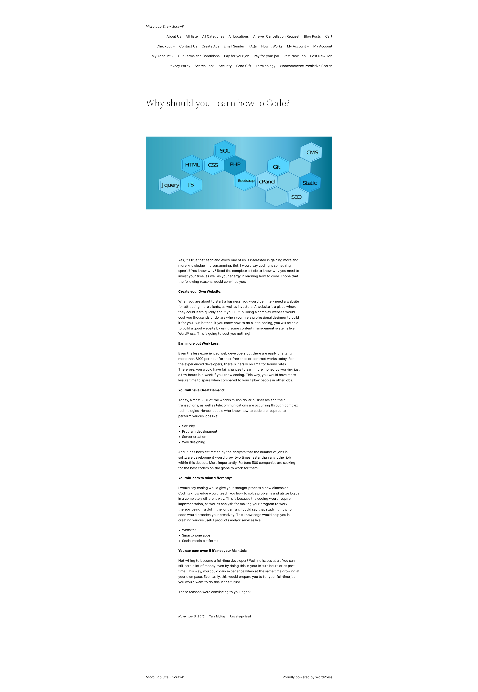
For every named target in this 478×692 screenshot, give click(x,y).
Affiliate (192, 36)
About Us (174, 36)
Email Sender (234, 46)
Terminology (265, 66)
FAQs (253, 46)
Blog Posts (312, 36)
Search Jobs (204, 66)
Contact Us (188, 46)
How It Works (272, 46)
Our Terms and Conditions (199, 56)
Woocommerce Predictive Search (306, 66)
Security (225, 66)
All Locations (239, 36)
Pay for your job (236, 56)
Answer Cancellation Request (276, 36)
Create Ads (210, 46)
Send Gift (243, 66)
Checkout (164, 46)
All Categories (213, 36)
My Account (296, 46)
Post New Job (294, 56)
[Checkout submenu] (174, 46)
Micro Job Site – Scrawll (165, 26)
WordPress (323, 677)
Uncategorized (240, 616)
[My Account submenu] (308, 46)
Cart (328, 36)
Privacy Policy (179, 66)
